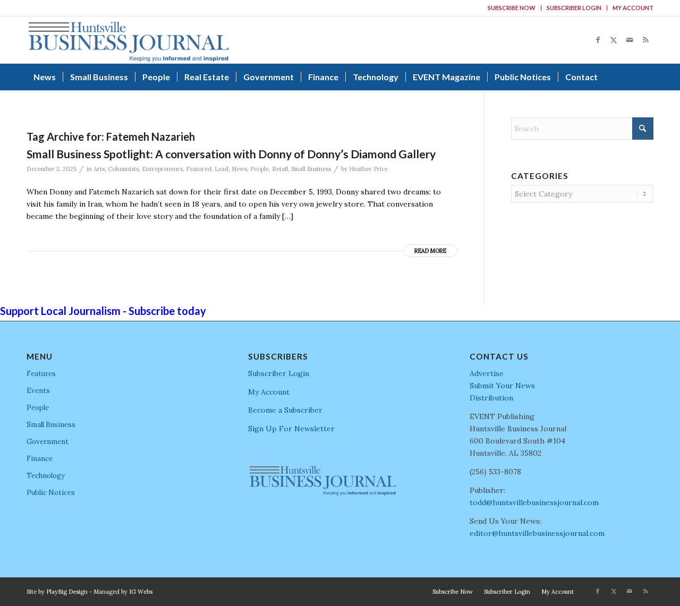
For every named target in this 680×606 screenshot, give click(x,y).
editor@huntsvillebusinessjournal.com (537, 533)
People (259, 169)
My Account (633, 7)
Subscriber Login (574, 7)
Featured (198, 169)
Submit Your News (502, 385)
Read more (430, 250)
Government (48, 441)
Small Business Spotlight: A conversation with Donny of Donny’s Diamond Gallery (231, 153)
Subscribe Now (512, 7)
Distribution (491, 398)
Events (38, 390)
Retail (280, 169)
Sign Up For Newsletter (291, 428)
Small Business (311, 169)
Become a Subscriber (285, 410)
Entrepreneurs (162, 169)
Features (41, 373)
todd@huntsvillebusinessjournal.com (534, 502)
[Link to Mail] (630, 40)
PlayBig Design (67, 591)
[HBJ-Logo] (128, 39)
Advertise (487, 373)
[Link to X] (614, 40)
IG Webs (140, 591)
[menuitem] (511, 8)
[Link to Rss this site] (645, 40)
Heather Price (368, 169)
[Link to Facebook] (598, 40)
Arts (99, 169)
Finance (40, 458)
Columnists (123, 169)
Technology (46, 475)
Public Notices (51, 492)
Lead (221, 169)
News (239, 169)
